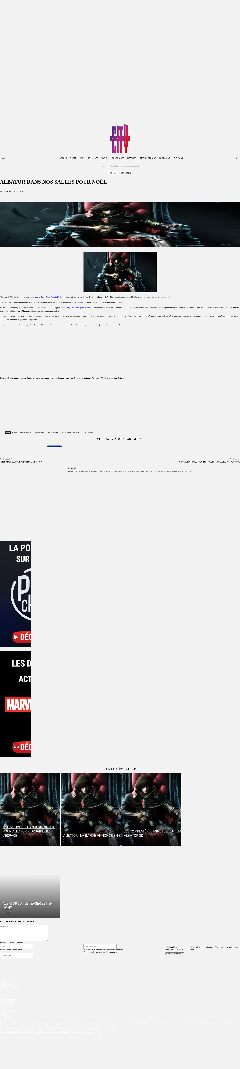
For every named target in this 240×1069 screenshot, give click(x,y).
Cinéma (110, 166)
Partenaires (89, 1028)
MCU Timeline (110, 1028)
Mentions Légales (29, 1028)
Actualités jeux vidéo (7, 990)
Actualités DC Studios (7, 1001)
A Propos (10, 1028)
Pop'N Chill (99, 1028)
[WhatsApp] (43, 195)
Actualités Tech (5, 996)
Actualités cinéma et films (9, 982)
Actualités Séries (6, 984)
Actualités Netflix (6, 1003)
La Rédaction (5, 1015)
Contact (18, 1028)
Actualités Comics (6, 994)
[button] (235, 158)
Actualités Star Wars (7, 1005)
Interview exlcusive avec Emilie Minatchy (21, 462)
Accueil (104, 166)
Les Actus (126, 173)
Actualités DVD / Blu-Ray (9, 986)
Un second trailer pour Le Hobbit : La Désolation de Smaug (209, 462)
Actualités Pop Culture (8, 980)
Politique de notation (65, 1028)
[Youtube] (25, 124)
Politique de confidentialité (46, 1028)
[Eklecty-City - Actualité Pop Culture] (120, 138)
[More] (52, 195)
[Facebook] (2, 124)
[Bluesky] (11, 124)
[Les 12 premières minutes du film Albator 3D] (151, 809)
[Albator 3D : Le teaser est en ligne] (30, 882)
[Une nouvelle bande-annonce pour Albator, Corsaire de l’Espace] (30, 809)
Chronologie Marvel (7, 1017)
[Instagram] (16, 124)
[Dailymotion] (20, 124)
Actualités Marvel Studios (9, 999)
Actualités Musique (6, 992)
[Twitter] (6, 124)
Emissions (3, 1013)
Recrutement (79, 1028)
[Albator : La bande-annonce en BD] (91, 809)
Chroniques (4, 1009)
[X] (34, 195)
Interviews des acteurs (8, 1011)
